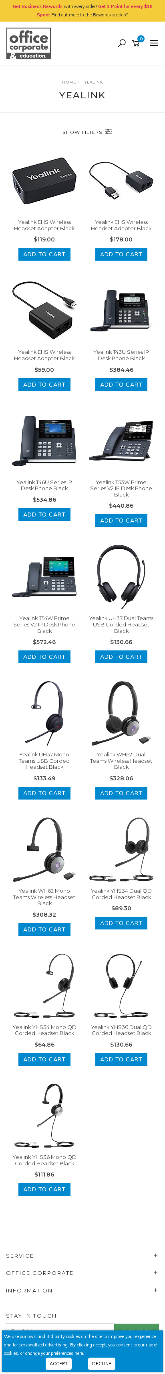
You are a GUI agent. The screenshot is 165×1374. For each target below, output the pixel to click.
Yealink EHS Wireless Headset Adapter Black (44, 225)
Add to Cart (44, 254)
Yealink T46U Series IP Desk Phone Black (44, 485)
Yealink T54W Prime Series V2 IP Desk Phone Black (44, 624)
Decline (101, 1363)
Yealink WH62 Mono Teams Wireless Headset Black (44, 896)
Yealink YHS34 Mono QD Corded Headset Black (44, 1030)
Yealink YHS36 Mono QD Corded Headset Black (44, 1160)
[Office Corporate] (30, 43)
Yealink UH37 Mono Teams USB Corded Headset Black (44, 760)
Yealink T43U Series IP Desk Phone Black (121, 355)
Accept (59, 1363)
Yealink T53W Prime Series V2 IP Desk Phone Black (121, 488)
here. (79, 1353)
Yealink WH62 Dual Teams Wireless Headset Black (121, 760)
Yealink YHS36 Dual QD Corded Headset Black (121, 1030)
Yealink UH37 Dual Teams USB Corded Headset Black (121, 624)
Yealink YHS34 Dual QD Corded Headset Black (121, 893)
